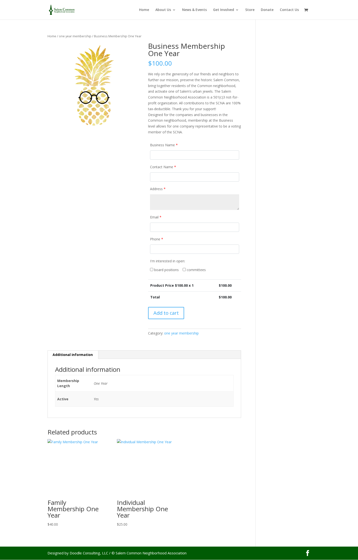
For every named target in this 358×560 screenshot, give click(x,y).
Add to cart (166, 313)
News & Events (194, 10)
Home (144, 10)
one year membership (75, 36)
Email (155, 217)
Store (249, 10)
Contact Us (289, 10)
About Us (163, 10)
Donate (267, 10)
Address (158, 189)
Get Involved (223, 10)
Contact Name (163, 167)
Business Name (164, 145)
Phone (156, 239)
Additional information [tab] (73, 354)
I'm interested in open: (167, 261)
